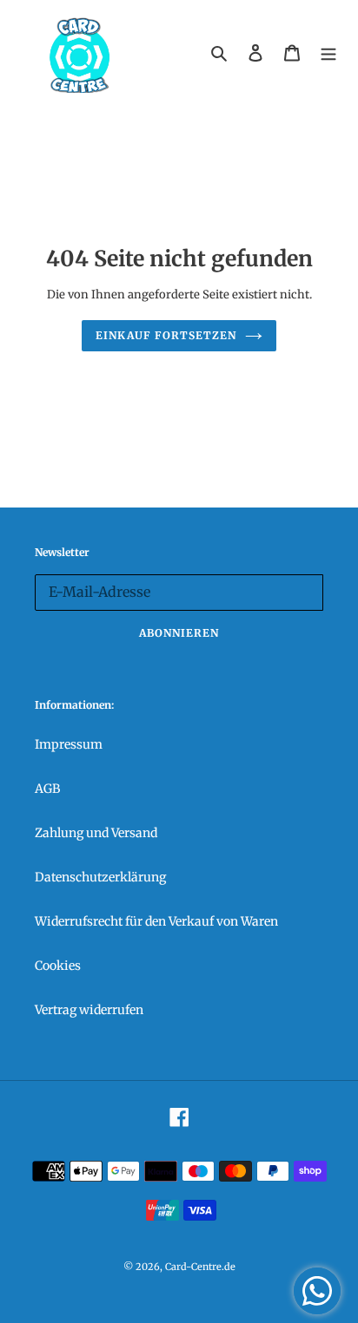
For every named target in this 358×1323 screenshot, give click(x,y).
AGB (47, 788)
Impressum (69, 744)
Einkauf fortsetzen (165, 335)
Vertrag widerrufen (89, 1010)
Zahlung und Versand (96, 833)
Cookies (58, 965)
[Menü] (328, 52)
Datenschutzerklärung (100, 877)
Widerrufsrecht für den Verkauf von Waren (156, 921)
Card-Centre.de (200, 1267)
